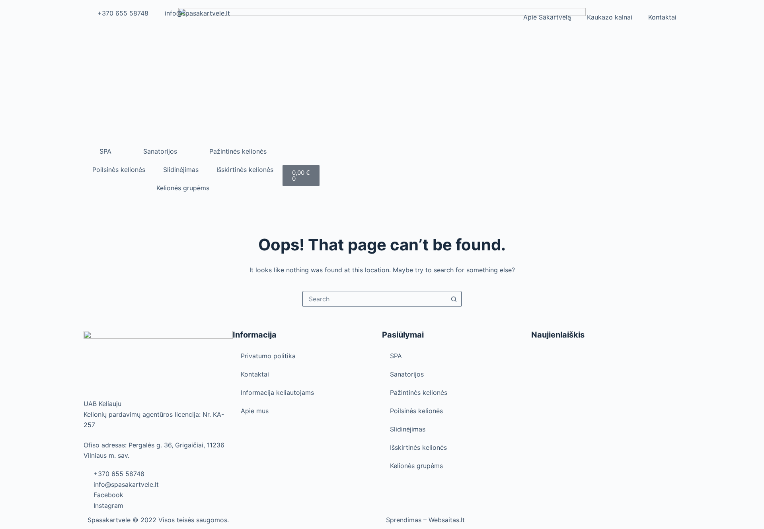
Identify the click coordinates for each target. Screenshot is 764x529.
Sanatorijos (160, 151)
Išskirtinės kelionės (244, 170)
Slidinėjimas (181, 170)
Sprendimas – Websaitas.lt (425, 520)
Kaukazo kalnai (609, 17)
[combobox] (374, 299)
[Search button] (453, 298)
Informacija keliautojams (277, 392)
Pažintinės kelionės (238, 151)
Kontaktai (662, 17)
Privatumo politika (268, 356)
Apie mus (255, 411)
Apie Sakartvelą (547, 17)
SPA (105, 151)
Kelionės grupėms (182, 188)
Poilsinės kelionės (118, 170)
